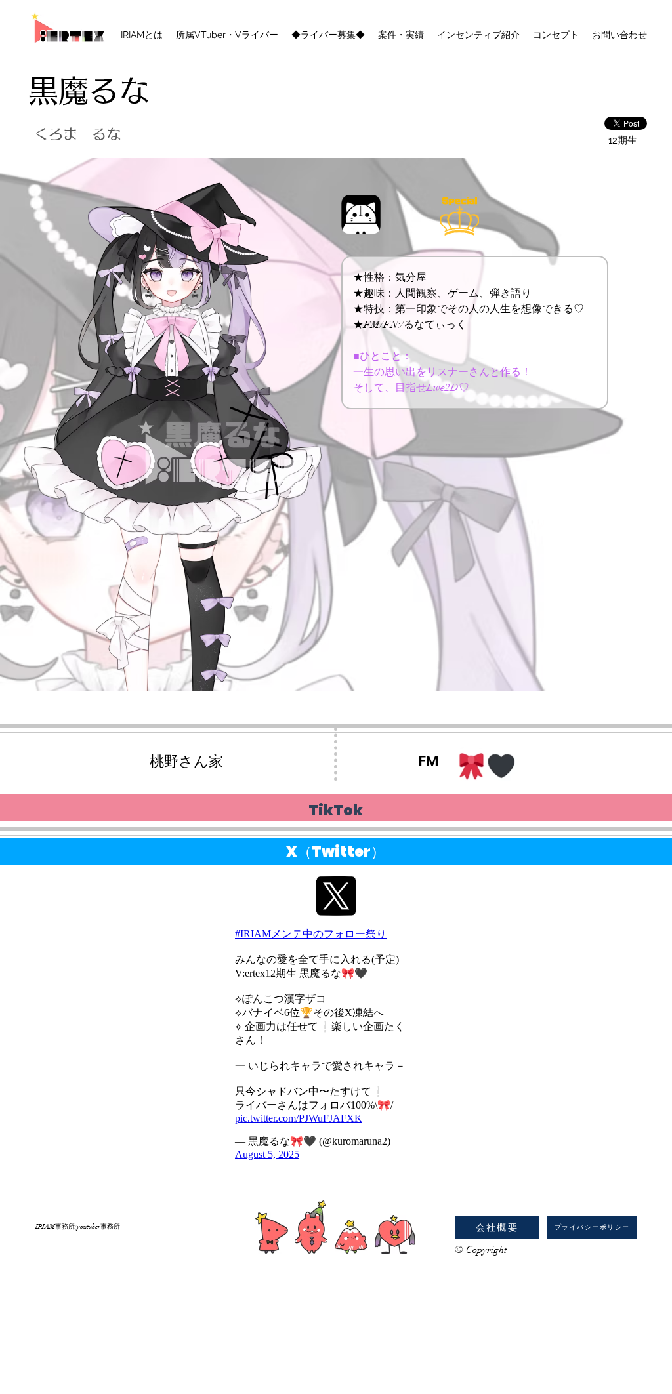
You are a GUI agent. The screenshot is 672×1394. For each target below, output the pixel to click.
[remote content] (323, 1044)
